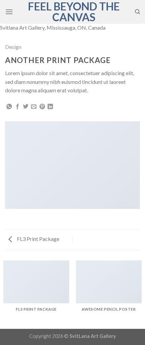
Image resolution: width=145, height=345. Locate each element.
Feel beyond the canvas (74, 12)
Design (13, 46)
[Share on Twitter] (25, 107)
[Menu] (9, 11)
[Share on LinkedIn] (50, 107)
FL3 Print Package (37, 239)
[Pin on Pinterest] (42, 107)
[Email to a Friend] (33, 107)
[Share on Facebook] (17, 107)
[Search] (137, 11)
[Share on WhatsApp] (9, 107)
